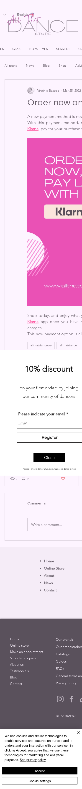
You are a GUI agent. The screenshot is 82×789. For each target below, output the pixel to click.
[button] (49, 457)
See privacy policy (33, 759)
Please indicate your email (41, 414)
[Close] (75, 735)
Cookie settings (40, 781)
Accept (40, 771)
